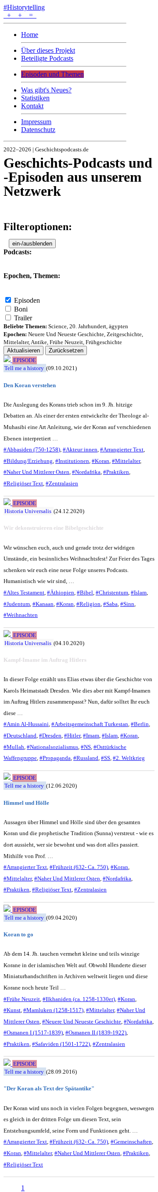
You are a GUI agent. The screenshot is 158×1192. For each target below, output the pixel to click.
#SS (105, 758)
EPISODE (24, 360)
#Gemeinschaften (131, 1141)
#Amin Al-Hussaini (26, 724)
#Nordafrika (86, 472)
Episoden (27, 300)
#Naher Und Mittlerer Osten (36, 472)
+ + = (20, 15)
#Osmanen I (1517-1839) (33, 1032)
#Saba (110, 604)
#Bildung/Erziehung (28, 461)
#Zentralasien (62, 483)
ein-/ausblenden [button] (32, 243)
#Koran (100, 461)
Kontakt (32, 106)
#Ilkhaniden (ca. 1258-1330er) (79, 999)
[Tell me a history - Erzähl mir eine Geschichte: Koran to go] (8, 909)
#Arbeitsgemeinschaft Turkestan (89, 724)
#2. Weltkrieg (129, 758)
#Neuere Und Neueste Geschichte (81, 1021)
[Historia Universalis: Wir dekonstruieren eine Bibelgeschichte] (8, 502)
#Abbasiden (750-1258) (32, 449)
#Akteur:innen (80, 449)
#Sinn (127, 604)
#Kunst (12, 1010)
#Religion (88, 604)
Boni (21, 309)
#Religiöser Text (23, 483)
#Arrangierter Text (122, 449)
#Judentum (17, 604)
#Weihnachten (21, 615)
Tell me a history (24, 368)
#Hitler (72, 735)
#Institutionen (72, 461)
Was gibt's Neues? (46, 90)
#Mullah (14, 747)
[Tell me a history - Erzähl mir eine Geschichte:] (8, 1063)
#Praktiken (116, 472)
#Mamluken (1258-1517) (53, 1010)
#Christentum (112, 592)
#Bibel (85, 592)
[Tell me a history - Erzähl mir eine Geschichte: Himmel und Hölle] (8, 777)
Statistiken (35, 98)
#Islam (139, 592)
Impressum (36, 121)
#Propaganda (55, 758)
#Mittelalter (126, 461)
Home (29, 34)
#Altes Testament (24, 592)
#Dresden (50, 735)
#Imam (91, 735)
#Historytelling (24, 7)
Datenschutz (38, 129)
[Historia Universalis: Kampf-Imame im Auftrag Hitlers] (8, 634)
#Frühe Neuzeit (22, 999)
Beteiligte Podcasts (47, 58)
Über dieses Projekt (48, 50)
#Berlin (140, 724)
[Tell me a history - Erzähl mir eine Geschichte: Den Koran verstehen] (8, 359)
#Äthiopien (60, 592)
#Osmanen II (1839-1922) (95, 1032)
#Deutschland (20, 735)
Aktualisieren (23, 350)
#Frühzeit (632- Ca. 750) (79, 867)
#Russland (85, 758)
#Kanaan (43, 604)
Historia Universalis (27, 511)
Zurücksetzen (66, 350)
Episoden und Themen (52, 74)
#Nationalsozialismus (52, 747)
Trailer (23, 318)
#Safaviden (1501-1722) (61, 1044)
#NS (86, 747)
